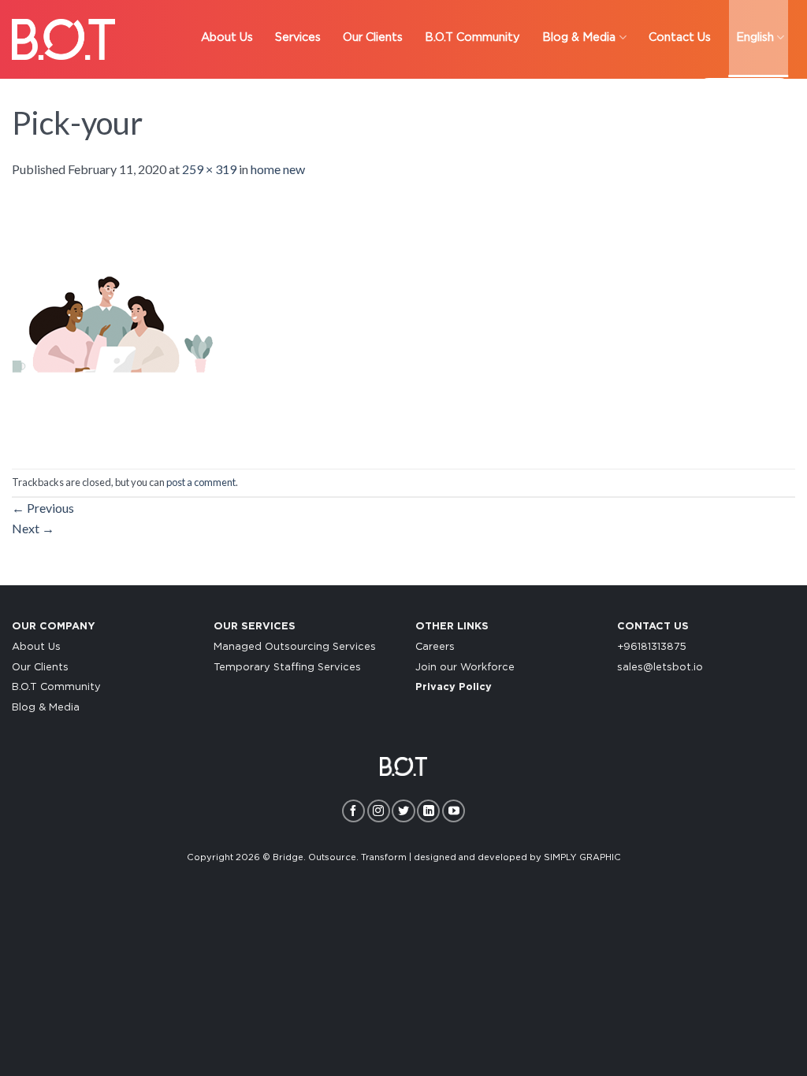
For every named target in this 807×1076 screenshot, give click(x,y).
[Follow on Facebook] (353, 811)
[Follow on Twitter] (403, 811)
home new (278, 168)
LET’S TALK (744, 94)
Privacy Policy (453, 687)
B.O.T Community (56, 687)
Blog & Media (46, 708)
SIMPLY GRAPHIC (582, 857)
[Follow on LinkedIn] (428, 811)
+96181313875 (651, 647)
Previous (43, 507)
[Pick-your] (114, 321)
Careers (435, 647)
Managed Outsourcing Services (295, 647)
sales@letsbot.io (660, 667)
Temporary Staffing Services (287, 667)
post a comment (201, 482)
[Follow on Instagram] (378, 811)
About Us (36, 647)
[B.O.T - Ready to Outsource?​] (63, 39)
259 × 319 (209, 168)
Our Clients (40, 667)
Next (33, 528)
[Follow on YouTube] (453, 811)
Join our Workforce (465, 667)
